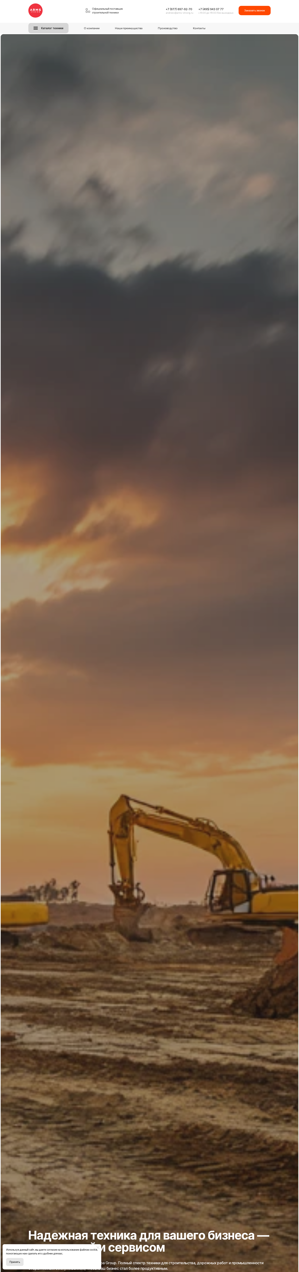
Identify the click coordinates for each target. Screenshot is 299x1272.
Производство (168, 28)
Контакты (199, 28)
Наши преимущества (128, 28)
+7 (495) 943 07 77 (211, 9)
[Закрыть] (97, 1247)
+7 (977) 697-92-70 (179, 9)
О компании (91, 28)
